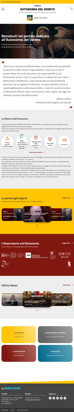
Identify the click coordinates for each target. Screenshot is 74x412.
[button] (41, 225)
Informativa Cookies (22, 410)
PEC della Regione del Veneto (32, 400)
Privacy (13, 410)
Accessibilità (4, 410)
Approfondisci (28, 219)
